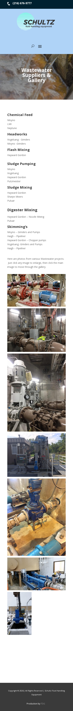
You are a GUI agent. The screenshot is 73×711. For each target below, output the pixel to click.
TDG (43, 703)
